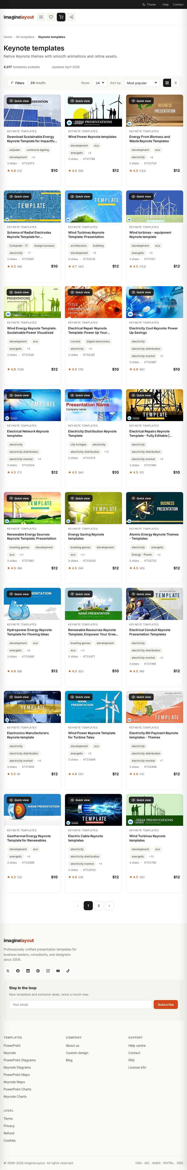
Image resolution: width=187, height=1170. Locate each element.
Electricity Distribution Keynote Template (92, 433)
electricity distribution (146, 348)
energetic (77, 152)
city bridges (78, 444)
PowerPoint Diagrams (20, 1060)
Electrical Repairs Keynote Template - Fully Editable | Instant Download (149, 433)
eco (96, 145)
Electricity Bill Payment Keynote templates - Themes (153, 735)
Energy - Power (142, 554)
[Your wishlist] (51, 17)
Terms (8, 1118)
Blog (69, 1060)
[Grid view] (167, 83)
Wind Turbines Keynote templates (147, 838)
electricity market (143, 356)
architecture (79, 245)
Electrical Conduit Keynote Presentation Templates (149, 632)
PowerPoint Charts (17, 1089)
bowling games (19, 547)
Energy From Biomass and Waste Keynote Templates (149, 139)
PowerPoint (12, 1045)
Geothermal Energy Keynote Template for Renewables (29, 838)
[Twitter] (8, 971)
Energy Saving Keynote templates (86, 536)
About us (72, 1045)
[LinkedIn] (28, 971)
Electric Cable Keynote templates (85, 838)
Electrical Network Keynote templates (28, 433)
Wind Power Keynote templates (92, 137)
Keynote (10, 1053)
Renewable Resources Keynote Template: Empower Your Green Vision (93, 632)
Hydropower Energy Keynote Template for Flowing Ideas (29, 632)
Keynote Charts (15, 1096)
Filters (19, 83)
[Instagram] (48, 971)
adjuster (15, 150)
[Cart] (61, 17)
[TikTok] (68, 971)
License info (137, 1067)
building (98, 245)
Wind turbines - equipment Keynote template (150, 234)
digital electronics (98, 341)
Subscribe (166, 1004)
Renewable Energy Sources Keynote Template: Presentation (31, 536)
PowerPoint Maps (17, 1075)
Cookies (10, 1140)
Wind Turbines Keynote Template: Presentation (86, 234)
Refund (9, 1133)
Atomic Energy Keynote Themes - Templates (154, 536)
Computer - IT (19, 245)
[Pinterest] (38, 971)
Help (166, 4)
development (18, 157)
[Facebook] (18, 971)
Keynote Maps (14, 1082)
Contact (178, 4)
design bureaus (44, 245)
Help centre (137, 1045)
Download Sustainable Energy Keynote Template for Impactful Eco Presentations (31, 139)
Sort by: (115, 83)
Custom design (77, 1053)
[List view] (175, 83)
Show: (85, 83)
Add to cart (32, 180)
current (75, 341)
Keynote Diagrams (17, 1067)
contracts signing (38, 150)
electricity (138, 157)
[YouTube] (58, 971)
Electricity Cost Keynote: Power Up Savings (153, 330)
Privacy (9, 1126)
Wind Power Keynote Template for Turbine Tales (91, 735)
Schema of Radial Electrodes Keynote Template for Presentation (29, 234)
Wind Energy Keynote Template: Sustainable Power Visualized (31, 330)
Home (8, 37)
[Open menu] (41, 17)
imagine (19, 17)
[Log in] (71, 17)
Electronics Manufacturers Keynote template (28, 735)
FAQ (131, 1060)
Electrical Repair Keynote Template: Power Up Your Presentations (87, 330)
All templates (25, 37)
